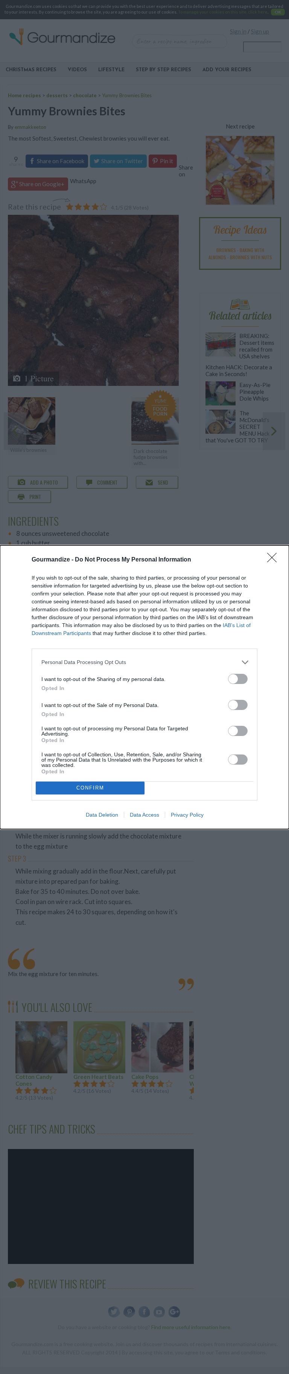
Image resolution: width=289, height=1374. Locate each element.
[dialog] (144, 687)
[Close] (274, 560)
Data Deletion (102, 815)
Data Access (144, 815)
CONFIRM (90, 788)
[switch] (238, 679)
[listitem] (144, 662)
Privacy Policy (187, 815)
